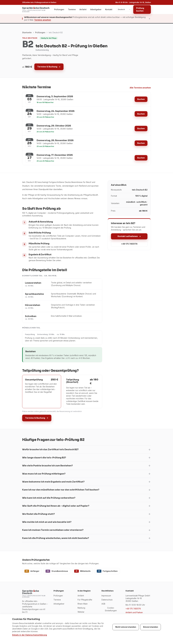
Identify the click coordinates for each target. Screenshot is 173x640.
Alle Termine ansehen (140, 87)
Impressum (106, 595)
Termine (72, 9)
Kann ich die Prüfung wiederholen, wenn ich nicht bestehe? (55, 538)
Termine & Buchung (47, 66)
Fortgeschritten (108, 571)
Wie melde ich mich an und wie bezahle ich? (46, 522)
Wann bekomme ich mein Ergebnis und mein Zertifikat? (53, 481)
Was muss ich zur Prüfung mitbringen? (43, 473)
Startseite (27, 32)
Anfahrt (82, 9)
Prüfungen (59, 9)
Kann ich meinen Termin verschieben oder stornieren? (52, 530)
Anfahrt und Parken (134, 612)
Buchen (141, 99)
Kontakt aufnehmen (128, 236)
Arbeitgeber (95, 9)
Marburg (81, 608)
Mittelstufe (83, 571)
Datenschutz (107, 600)
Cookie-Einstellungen (111, 609)
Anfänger (32, 571)
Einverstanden (150, 627)
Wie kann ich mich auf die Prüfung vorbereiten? (48, 497)
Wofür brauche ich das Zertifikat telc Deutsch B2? (50, 449)
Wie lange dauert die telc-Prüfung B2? (44, 457)
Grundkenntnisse (57, 571)
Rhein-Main (83, 604)
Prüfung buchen (140, 9)
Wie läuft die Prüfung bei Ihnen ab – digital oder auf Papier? (55, 505)
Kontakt (108, 9)
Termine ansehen (42, 20)
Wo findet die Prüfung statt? (38, 514)
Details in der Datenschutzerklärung (29, 635)
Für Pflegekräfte (85, 600)
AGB (103, 604)
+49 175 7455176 (129, 244)
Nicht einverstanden (125, 627)
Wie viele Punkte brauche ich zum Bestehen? (47, 465)
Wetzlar (81, 612)
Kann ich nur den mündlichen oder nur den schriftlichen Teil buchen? (60, 489)
